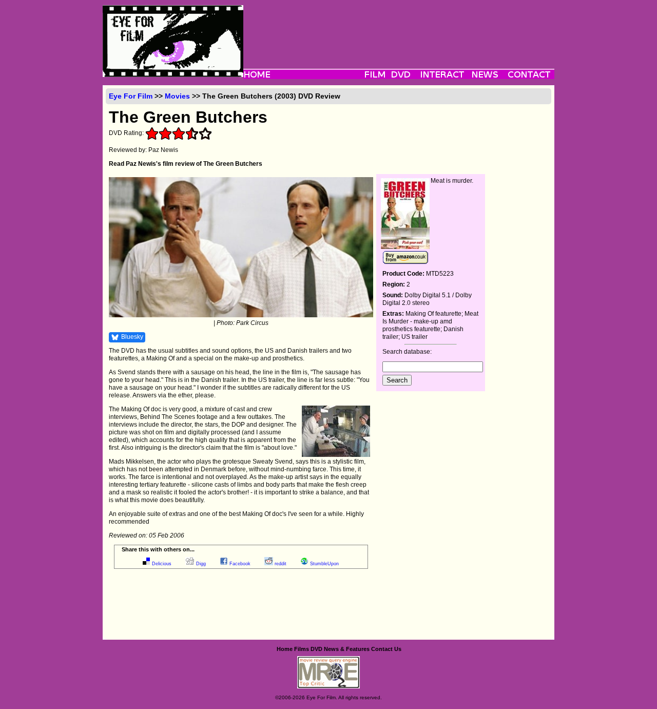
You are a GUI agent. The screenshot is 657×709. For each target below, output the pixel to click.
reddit (280, 563)
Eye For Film (130, 96)
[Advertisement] (399, 28)
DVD (316, 649)
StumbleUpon (324, 563)
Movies (177, 96)
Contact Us (386, 649)
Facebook (239, 563)
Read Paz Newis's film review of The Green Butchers (185, 163)
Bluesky (132, 336)
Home (285, 649)
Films (301, 649)
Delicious (161, 563)
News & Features (347, 649)
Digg (201, 563)
